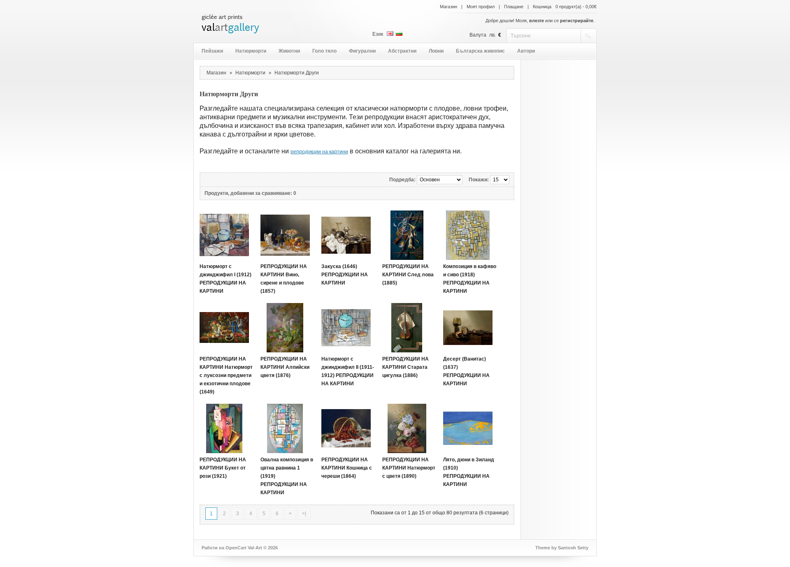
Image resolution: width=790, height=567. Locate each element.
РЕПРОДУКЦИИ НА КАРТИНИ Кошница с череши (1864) (346, 468)
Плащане (513, 6)
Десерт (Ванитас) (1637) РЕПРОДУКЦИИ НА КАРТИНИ (466, 371)
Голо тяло (324, 51)
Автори (526, 51)
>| (304, 513)
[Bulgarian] (399, 33)
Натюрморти (250, 51)
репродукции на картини (319, 152)
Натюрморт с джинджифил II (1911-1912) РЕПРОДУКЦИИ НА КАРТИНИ (347, 371)
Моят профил (481, 6)
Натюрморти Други (296, 73)
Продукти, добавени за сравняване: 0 (250, 193)
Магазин (448, 6)
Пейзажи (212, 51)
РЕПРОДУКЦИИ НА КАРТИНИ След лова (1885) (408, 275)
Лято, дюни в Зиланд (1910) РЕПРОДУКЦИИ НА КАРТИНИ (468, 472)
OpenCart (235, 547)
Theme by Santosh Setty (561, 547)
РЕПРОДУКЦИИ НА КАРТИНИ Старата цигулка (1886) (405, 367)
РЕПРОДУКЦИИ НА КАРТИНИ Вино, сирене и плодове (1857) (283, 279)
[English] (390, 33)
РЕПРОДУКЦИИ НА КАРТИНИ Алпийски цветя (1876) (284, 367)
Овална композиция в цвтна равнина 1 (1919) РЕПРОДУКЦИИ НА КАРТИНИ (286, 476)
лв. (492, 35)
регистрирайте (576, 20)
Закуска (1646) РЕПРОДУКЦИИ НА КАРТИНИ (344, 275)
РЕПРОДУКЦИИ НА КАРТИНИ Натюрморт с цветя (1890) (408, 468)
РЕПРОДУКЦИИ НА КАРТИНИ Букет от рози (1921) (223, 468)
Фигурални (362, 51)
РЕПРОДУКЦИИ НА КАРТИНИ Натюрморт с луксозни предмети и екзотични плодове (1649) (226, 375)
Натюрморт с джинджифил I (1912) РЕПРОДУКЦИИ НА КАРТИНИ (225, 279)
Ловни (436, 51)
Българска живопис (480, 51)
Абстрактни (402, 51)
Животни (289, 51)
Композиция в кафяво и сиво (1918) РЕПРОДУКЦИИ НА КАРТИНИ (469, 279)
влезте (536, 20)
